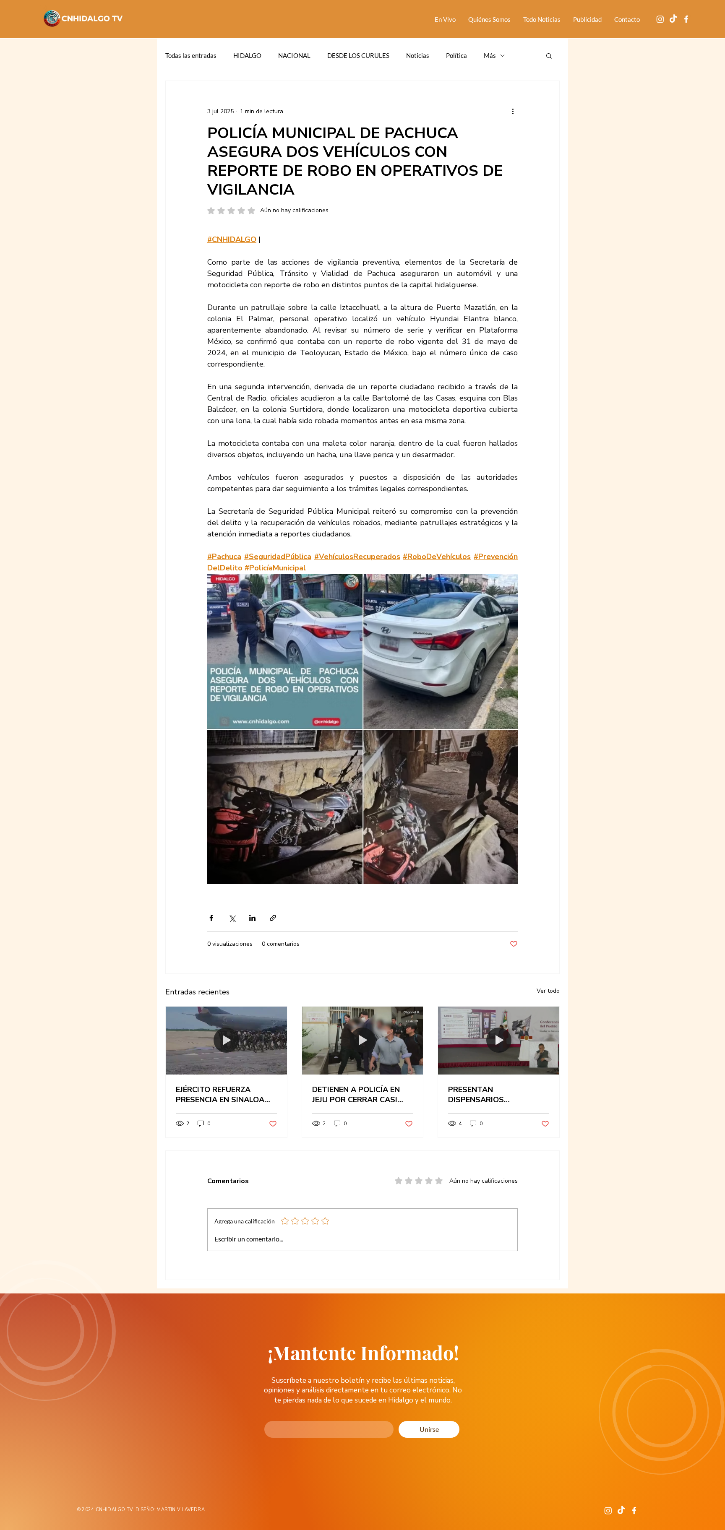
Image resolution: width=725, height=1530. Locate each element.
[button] (549, 55)
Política (456, 55)
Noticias (417, 55)
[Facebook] (686, 19)
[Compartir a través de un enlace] (273, 918)
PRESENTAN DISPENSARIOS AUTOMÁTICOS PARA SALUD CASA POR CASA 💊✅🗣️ (498, 1095)
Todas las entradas (190, 55)
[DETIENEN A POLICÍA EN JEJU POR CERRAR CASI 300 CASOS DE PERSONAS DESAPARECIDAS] (362, 1041)
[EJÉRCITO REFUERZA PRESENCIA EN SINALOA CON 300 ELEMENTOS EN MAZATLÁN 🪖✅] (226, 1041)
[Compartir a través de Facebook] (211, 918)
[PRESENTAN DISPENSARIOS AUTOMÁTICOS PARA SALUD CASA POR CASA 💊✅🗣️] (498, 1041)
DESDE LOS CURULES (358, 55)
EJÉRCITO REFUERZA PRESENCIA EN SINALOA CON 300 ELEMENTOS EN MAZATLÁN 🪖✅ (221, 1095)
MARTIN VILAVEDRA (180, 1510)
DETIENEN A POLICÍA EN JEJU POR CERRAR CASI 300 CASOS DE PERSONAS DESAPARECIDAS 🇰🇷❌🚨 (360, 1095)
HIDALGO (247, 55)
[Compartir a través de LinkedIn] (252, 918)
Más (490, 55)
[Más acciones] (513, 111)
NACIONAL (294, 55)
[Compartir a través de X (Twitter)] (232, 918)
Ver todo (548, 991)
